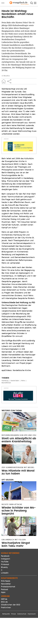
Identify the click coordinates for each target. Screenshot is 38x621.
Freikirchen (6, 607)
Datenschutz (21, 614)
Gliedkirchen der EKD (10, 605)
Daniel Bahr (15, 380)
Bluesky (4, 567)
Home (4, 81)
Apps (3, 592)
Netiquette (6, 614)
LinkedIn (4, 573)
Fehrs (23, 380)
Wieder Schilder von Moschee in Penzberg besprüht (19, 510)
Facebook (5, 556)
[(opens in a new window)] (18, 146)
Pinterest (5, 564)
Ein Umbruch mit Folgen (14, 540)
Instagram (5, 559)
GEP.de (4, 599)
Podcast (4, 589)
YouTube (4, 562)
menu (3, 3)
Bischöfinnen (6, 383)
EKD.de (4, 602)
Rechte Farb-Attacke (12, 504)
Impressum (32, 614)
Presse (13, 614)
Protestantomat (8, 587)
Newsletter (6, 584)
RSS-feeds (5, 581)
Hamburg (5, 380)
